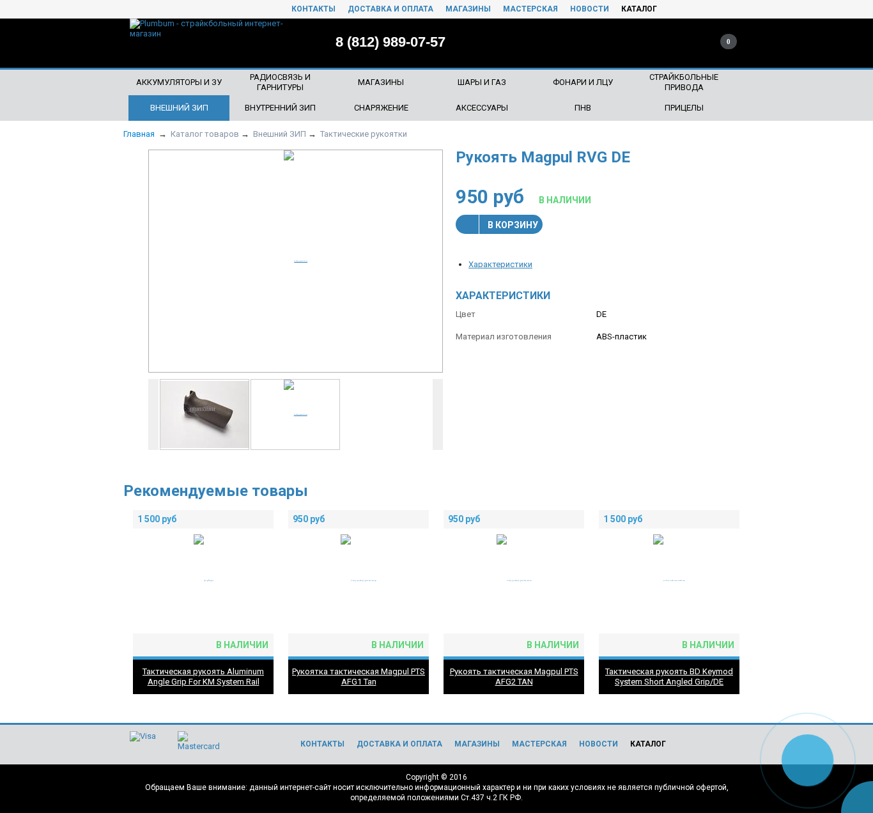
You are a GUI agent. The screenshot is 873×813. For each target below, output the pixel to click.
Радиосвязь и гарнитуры (280, 82)
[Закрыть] (860, 733)
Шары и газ (482, 82)
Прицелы (684, 107)
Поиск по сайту (646, 41)
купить (257, 519)
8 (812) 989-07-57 (390, 42)
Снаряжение (381, 107)
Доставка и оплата (390, 8)
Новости (589, 8)
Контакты (313, 8)
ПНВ (583, 107)
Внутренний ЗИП (280, 107)
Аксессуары (482, 107)
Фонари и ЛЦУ (583, 82)
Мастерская (530, 8)
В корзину (513, 225)
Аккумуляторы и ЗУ (179, 82)
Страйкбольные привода (683, 82)
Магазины (468, 8)
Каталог (639, 8)
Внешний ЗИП (179, 107)
